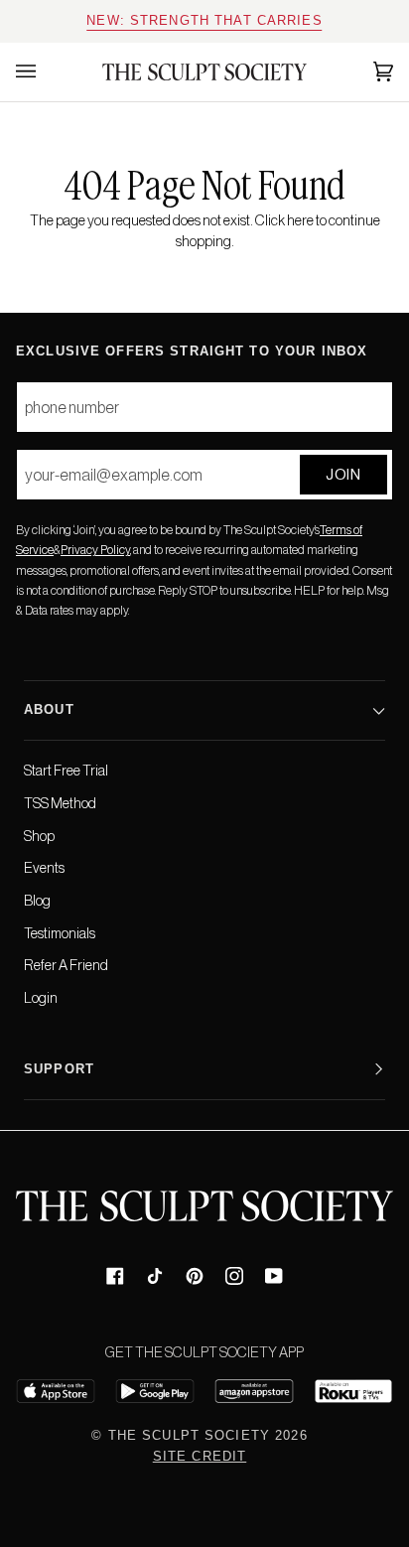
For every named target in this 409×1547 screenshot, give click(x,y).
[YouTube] (274, 1276)
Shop (39, 836)
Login (41, 998)
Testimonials (59, 933)
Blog (37, 901)
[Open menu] (45, 72)
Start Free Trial (66, 770)
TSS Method (60, 803)
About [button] (49, 710)
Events (44, 868)
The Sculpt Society (189, 1436)
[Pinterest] (195, 1276)
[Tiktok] (155, 1276)
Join (343, 474)
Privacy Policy (95, 550)
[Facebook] (115, 1276)
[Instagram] (234, 1276)
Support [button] (59, 1069)
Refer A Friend (66, 965)
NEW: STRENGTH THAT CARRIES (204, 21)
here (300, 220)
